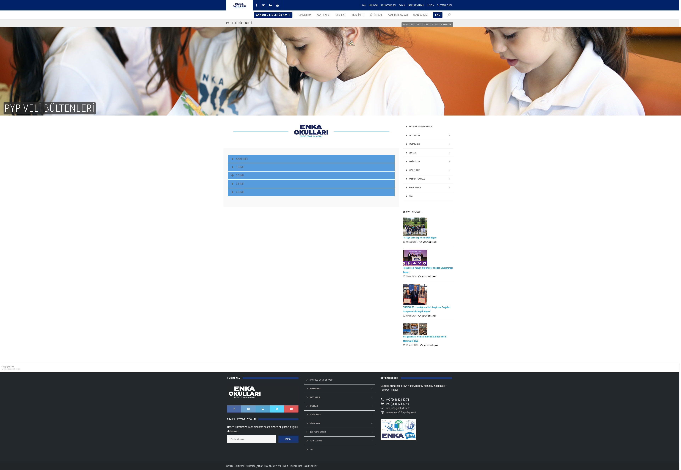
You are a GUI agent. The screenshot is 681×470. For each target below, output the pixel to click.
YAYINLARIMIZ (415, 187)
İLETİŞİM (430, 5)
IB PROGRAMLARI (388, 5)
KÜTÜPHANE (414, 170)
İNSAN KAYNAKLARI (416, 5)
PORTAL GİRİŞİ (446, 5)
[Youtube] (277, 5)
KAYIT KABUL (414, 144)
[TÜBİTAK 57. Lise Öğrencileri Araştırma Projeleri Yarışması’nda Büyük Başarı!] (427, 294)
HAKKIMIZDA (414, 135)
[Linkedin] (270, 5)
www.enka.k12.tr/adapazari (401, 412)
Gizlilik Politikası (235, 466)
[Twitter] (263, 5)
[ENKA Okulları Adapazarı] (239, 5)
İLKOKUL (426, 24)
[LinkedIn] (263, 409)
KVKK (364, 5)
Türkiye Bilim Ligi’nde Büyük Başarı (420, 237)
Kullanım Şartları (254, 466)
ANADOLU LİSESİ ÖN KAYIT (420, 127)
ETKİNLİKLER (414, 161)
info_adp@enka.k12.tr (398, 408)
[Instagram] (248, 409)
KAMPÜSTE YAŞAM (417, 179)
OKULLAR (415, 24)
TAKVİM (402, 5)
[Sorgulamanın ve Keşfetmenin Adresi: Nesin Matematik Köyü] (427, 329)
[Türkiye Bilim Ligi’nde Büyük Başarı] (427, 227)
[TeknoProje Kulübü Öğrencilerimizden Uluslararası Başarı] (427, 258)
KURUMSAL (373, 5)
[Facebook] (256, 5)
